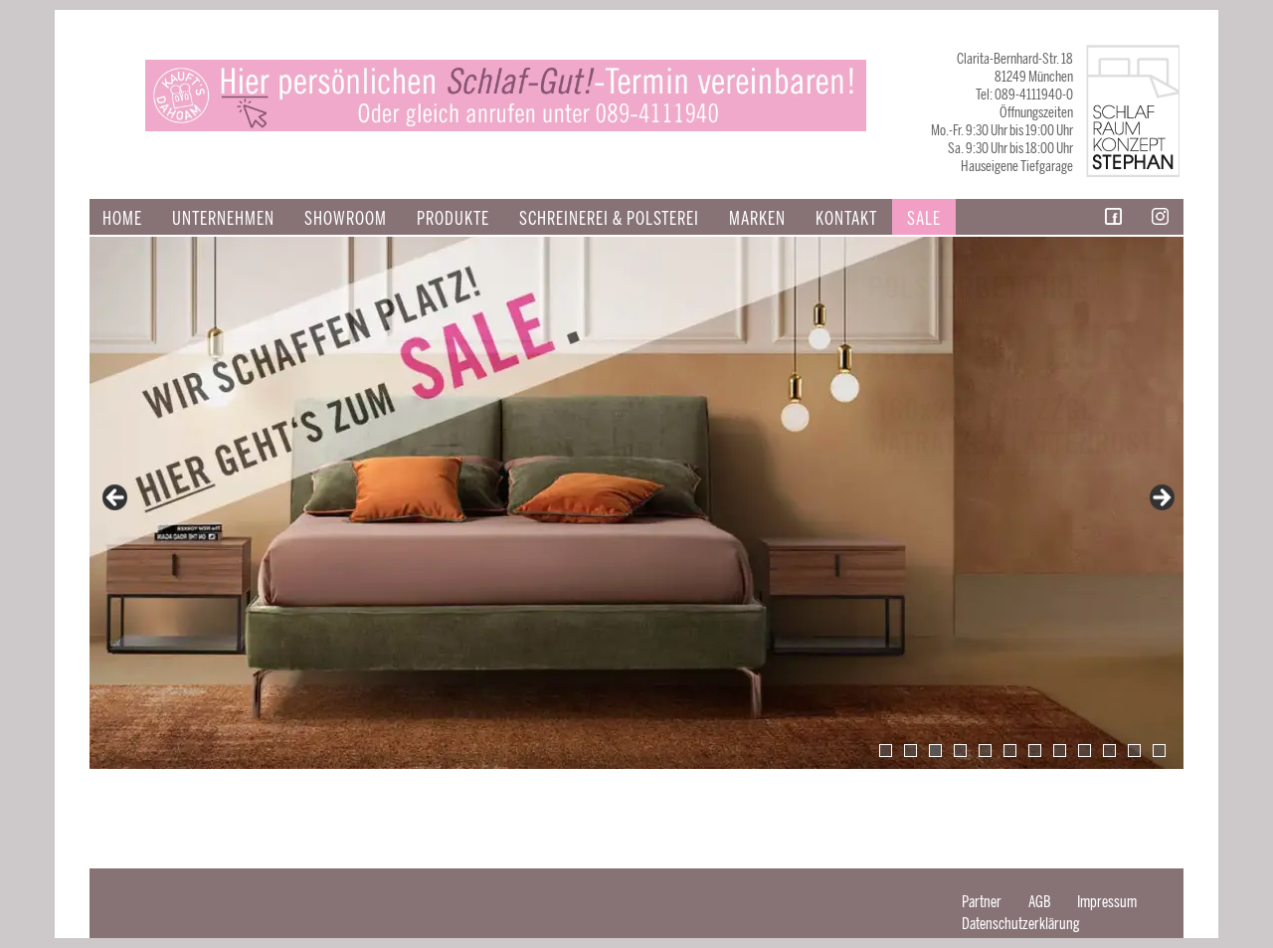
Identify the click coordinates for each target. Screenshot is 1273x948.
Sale (924, 219)
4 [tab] (960, 750)
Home (122, 219)
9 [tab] (1084, 750)
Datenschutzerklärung (1021, 923)
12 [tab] (1159, 750)
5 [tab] (985, 750)
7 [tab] (1034, 750)
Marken (757, 219)
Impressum (1107, 901)
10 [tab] (1109, 750)
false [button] (116, 498)
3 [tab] (935, 750)
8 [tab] (1059, 750)
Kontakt (846, 219)
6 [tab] (1009, 750)
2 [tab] (910, 750)
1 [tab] (885, 750)
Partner (981, 901)
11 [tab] (1134, 750)
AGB (1039, 901)
